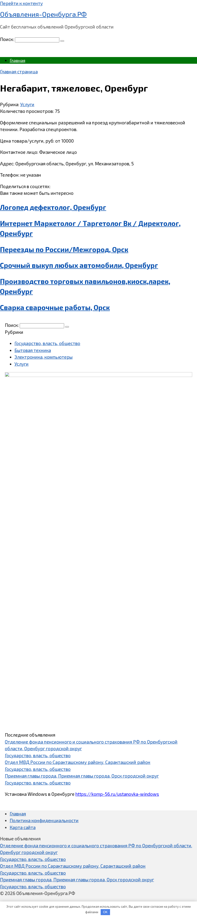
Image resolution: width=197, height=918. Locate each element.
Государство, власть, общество (47, 343)
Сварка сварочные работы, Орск (55, 307)
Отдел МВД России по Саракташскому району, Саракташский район (77, 762)
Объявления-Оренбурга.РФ (43, 14)
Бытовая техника (32, 350)
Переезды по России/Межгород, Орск (64, 249)
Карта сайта (23, 827)
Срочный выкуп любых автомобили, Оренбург (79, 265)
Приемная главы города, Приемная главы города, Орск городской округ (82, 776)
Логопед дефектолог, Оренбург (53, 207)
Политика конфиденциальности (44, 820)
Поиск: (7, 39)
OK (105, 912)
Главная (17, 60)
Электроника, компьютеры (43, 357)
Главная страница (19, 71)
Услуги (27, 104)
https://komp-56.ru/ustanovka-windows (117, 794)
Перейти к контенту (21, 3)
